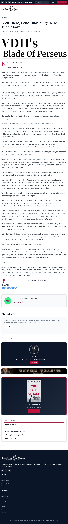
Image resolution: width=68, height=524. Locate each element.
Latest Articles (5, 480)
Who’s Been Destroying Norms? (13, 428)
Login (53, 2)
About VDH (4, 478)
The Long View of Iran (10, 438)
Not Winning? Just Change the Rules (14, 435)
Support (3, 501)
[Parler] (8, 288)
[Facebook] (2, 2)
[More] (15, 288)
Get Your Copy (34, 411)
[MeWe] (13, 288)
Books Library (5, 483)
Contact (3, 512)
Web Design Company (43, 520)
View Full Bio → (18, 302)
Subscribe (62, 2)
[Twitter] (3, 288)
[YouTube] (9, 2)
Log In (8, 326)
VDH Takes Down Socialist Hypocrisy (15, 431)
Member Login (5, 496)
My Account (4, 499)
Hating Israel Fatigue (10, 424)
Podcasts (4, 486)
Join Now (34, 362)
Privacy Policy (5, 509)
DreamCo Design (53, 520)
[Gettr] (10, 288)
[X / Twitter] (6, 2)
